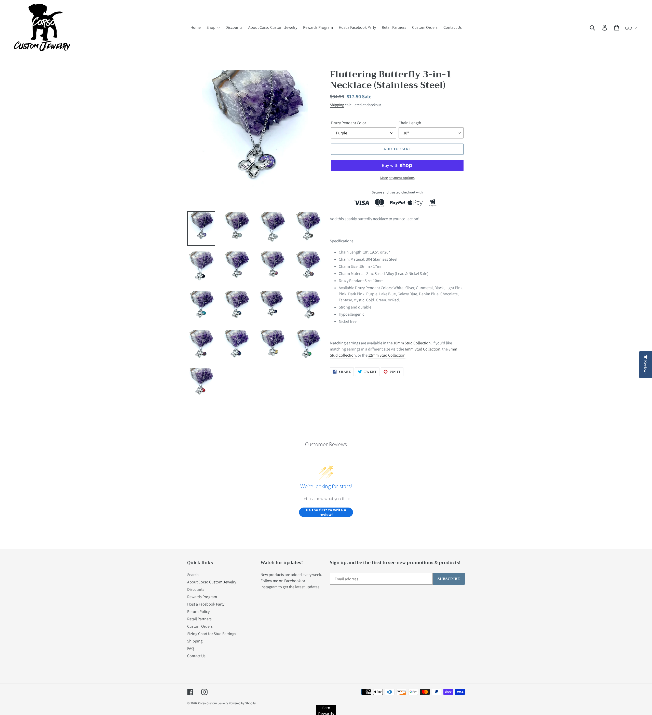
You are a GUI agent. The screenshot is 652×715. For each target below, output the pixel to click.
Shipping (337, 104)
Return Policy (198, 611)
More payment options (397, 177)
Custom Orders (200, 626)
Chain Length (410, 122)
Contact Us (196, 655)
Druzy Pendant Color (348, 122)
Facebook (292, 580)
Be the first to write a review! (326, 512)
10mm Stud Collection (412, 343)
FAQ (190, 648)
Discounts (195, 589)
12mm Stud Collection (386, 355)
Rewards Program (202, 596)
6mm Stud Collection (422, 349)
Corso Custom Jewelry (213, 703)
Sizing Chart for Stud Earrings (211, 633)
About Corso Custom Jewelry (211, 582)
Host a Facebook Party (205, 604)
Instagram (269, 587)
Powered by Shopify (242, 703)
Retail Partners (199, 619)
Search (193, 574)
